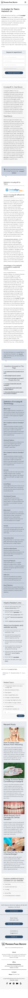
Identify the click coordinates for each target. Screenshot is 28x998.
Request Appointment (14, 923)
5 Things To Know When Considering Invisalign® (13, 780)
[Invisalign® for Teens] (14, 190)
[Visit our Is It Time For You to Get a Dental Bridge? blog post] (14, 850)
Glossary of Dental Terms (10, 608)
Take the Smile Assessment (16, 617)
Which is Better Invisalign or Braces (13, 702)
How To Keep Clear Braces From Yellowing (13, 744)
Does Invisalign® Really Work (11, 695)
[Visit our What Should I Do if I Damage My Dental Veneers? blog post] (14, 813)
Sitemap (16, 980)
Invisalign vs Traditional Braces (12, 697)
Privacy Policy (12, 980)
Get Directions (14, 911)
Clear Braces (8, 884)
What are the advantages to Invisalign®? (14, 378)
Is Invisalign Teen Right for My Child (13, 700)
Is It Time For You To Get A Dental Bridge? (13, 853)
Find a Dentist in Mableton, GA (12, 709)
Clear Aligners (8, 692)
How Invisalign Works (15, 614)
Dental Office (8, 893)
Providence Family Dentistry (11, 239)
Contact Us (14, 936)
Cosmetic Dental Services (11, 886)
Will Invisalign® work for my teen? (13, 375)
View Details (16, 657)
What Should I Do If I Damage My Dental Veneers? (12, 817)
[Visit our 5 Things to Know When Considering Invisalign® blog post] (14, 777)
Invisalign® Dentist (9, 706)
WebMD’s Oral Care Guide (15, 621)
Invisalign (7, 889)
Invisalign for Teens (12, 669)
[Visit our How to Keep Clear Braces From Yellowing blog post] (14, 741)
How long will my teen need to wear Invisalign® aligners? (13, 388)
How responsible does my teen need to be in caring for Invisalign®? (13, 392)
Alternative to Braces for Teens (12, 690)
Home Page (16, 612)
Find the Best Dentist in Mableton (12, 895)
